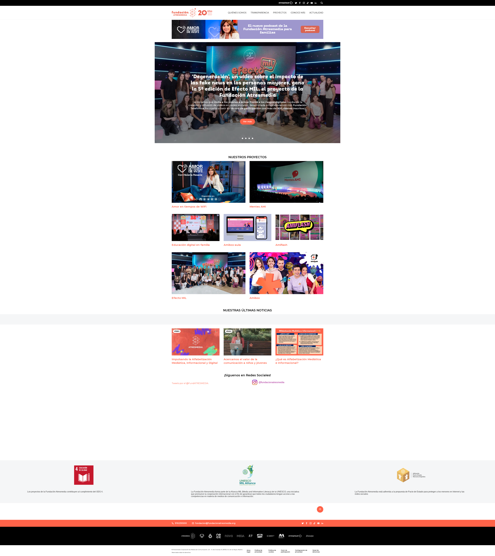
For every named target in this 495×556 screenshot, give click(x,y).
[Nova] (229, 536)
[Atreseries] (251, 536)
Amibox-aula (232, 244)
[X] (296, 3)
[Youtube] (312, 3)
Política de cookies (272, 551)
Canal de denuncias (316, 551)
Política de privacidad (258, 551)
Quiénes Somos (237, 12)
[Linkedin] (316, 3)
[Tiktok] (308, 3)
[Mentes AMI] (286, 182)
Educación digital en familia (191, 244)
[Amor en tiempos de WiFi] (208, 182)
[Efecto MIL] (208, 273)
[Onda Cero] (260, 536)
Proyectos (280, 12)
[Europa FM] (270, 536)
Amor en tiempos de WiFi (189, 206)
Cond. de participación (285, 551)
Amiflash (281, 244)
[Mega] (241, 536)
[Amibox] (286, 273)
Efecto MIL (179, 298)
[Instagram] (304, 3)
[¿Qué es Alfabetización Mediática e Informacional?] (299, 341)
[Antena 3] (202, 536)
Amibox (255, 298)
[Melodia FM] (281, 536)
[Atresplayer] (295, 536)
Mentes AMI (258, 206)
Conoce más (298, 12)
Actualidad (316, 12)
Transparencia (260, 12)
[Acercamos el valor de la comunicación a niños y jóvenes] (247, 341)
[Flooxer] (310, 536)
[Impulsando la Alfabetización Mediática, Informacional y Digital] (196, 341)
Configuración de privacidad (301, 551)
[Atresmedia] (188, 536)
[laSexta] (210, 536)
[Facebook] (300, 3)
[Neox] (218, 536)
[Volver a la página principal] (184, 12)
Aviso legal (248, 551)
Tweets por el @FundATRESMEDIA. (190, 383)
